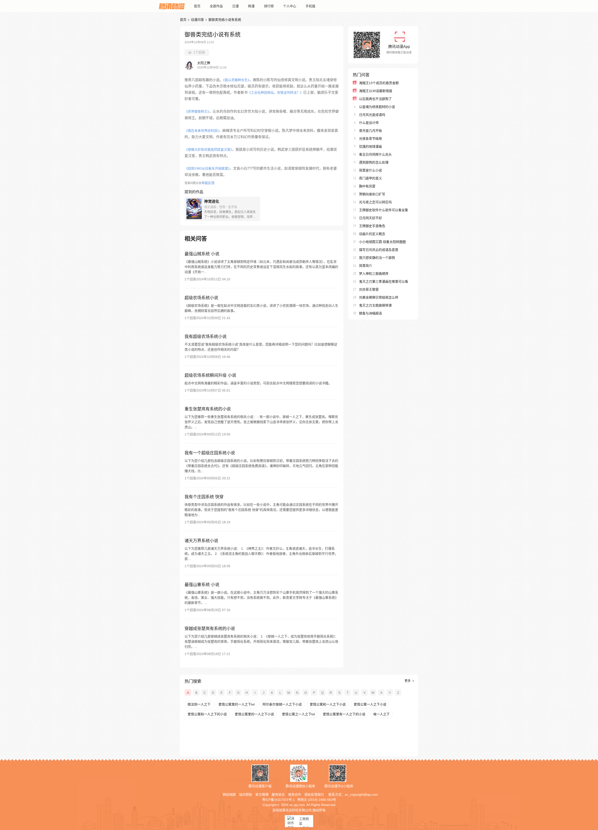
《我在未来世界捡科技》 (202, 130)
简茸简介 (365, 265)
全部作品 (216, 6)
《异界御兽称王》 (197, 111)
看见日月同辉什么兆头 (375, 154)
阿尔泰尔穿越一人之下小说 (282, 704)
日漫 (235, 6)
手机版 (310, 6)
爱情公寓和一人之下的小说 (207, 714)
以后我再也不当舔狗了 (375, 99)
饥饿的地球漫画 (370, 146)
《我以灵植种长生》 (236, 80)
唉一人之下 (381, 714)
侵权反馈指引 (314, 794)
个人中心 (289, 6)
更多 (408, 680)
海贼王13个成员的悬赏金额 (379, 83)
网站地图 (229, 794)
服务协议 (278, 794)
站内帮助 (245, 794)
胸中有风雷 (367, 186)
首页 (197, 6)
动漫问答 (197, 19)
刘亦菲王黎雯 (369, 289)
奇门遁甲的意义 (370, 178)
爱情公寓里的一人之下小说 (254, 714)
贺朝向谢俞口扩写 (372, 194)
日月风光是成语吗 (372, 115)
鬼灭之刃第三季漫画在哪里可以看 (383, 281)
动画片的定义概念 (372, 234)
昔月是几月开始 (370, 130)
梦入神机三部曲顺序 (373, 273)
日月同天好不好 (370, 218)
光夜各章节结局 (370, 138)
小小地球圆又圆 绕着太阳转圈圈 (382, 242)
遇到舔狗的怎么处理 (373, 162)
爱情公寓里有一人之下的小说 (344, 714)
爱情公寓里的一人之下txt (236, 704)
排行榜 (269, 6)
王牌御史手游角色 (372, 226)
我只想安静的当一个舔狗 (377, 258)
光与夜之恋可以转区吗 (375, 202)
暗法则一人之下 (199, 704)
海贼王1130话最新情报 (375, 91)
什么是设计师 (369, 123)
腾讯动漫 (172, 6)
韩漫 (251, 6)
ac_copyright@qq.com (361, 794)
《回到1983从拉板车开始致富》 (207, 168)
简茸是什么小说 (370, 170)
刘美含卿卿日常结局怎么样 (378, 297)
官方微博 (261, 794)
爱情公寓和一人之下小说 (328, 704)
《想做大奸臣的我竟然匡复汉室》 (208, 149)
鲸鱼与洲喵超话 (370, 313)
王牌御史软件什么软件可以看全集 (383, 210)
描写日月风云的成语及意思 (378, 250)
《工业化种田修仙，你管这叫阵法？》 (275, 92)
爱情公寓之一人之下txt (298, 714)
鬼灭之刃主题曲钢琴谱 (375, 305)
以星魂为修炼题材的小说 (377, 107)
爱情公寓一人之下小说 (370, 704)
